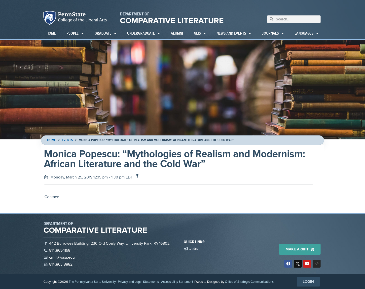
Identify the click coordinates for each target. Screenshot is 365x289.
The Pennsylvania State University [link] (92, 281)
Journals (270, 33)
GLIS (197, 33)
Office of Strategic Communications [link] (249, 281)
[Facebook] (288, 264)
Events (67, 140)
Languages (304, 33)
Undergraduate (141, 33)
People (73, 33)
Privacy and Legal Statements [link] (138, 281)
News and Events (231, 33)
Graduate (103, 33)
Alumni (177, 33)
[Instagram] (317, 264)
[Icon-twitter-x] (298, 264)
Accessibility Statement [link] (177, 281)
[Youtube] (307, 264)
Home (51, 33)
